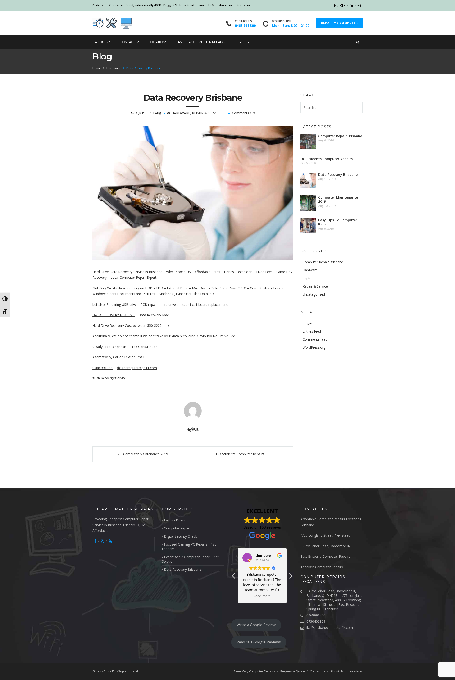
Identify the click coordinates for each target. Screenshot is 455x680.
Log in (307, 323)
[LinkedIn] (351, 5)
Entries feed (312, 331)
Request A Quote (292, 671)
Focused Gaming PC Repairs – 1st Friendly (189, 546)
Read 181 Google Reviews (259, 642)
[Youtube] (110, 541)
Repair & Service (206, 113)
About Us (103, 42)
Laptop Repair (175, 520)
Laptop (308, 278)
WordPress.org (314, 347)
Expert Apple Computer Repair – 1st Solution (190, 559)
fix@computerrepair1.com (137, 367)
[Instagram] (359, 5)
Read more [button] (262, 596)
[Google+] (343, 5)
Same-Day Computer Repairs (200, 42)
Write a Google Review (256, 624)
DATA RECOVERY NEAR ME (113, 315)
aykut (140, 113)
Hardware (113, 68)
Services (241, 42)
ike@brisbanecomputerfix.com (329, 627)
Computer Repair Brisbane (340, 136)
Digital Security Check (180, 536)
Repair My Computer (339, 23)
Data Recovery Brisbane (338, 175)
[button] (290, 577)
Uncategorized (314, 294)
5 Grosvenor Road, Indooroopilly (325, 546)
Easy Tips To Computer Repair (337, 222)
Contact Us (130, 42)
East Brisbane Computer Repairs (325, 556)
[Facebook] (334, 5)
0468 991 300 (102, 367)
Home (96, 68)
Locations (158, 42)
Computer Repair (177, 528)
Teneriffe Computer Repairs (321, 567)
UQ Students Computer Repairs (240, 454)
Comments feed (315, 339)
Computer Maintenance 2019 (145, 454)
